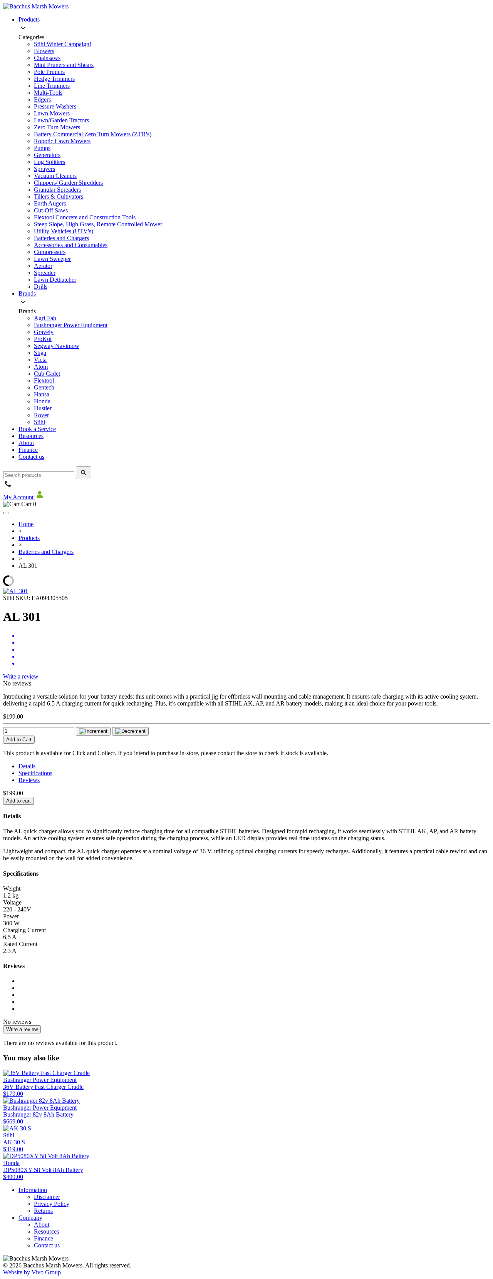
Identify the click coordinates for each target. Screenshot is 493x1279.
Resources (31, 436)
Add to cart (18, 801)
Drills (40, 286)
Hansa (41, 394)
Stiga (40, 352)
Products (29, 19)
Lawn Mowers (52, 113)
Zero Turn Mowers (57, 127)
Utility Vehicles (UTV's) (63, 231)
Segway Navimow (56, 346)
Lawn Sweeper (52, 259)
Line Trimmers (52, 85)
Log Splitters (49, 162)
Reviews (29, 780)
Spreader (44, 272)
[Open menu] (6, 513)
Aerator (43, 265)
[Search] (83, 472)
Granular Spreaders (57, 189)
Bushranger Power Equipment (70, 325)
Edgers (42, 99)
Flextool (44, 380)
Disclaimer (47, 1197)
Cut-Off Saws (51, 210)
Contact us (31, 456)
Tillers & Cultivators (58, 196)
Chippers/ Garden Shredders (68, 182)
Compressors (49, 252)
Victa (40, 359)
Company (30, 1217)
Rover (41, 415)
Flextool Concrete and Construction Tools (85, 217)
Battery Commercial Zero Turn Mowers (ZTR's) (92, 134)
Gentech (44, 387)
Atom (41, 366)
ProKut (43, 339)
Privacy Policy (51, 1203)
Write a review (21, 676)
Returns (43, 1210)
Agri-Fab (45, 318)
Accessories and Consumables (70, 245)
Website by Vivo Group (32, 1272)
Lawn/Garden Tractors (61, 120)
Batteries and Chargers (61, 238)
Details (26, 766)
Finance (28, 449)
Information (32, 1190)
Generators (47, 155)
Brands (27, 293)
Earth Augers (50, 203)
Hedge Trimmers (54, 78)
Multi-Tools (48, 92)
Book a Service (37, 429)
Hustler (43, 408)
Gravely (44, 332)
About (26, 443)
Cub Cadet (47, 373)
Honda (42, 401)
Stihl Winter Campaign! (62, 44)
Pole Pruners (49, 72)
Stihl (39, 422)
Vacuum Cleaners (55, 175)
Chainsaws (47, 58)
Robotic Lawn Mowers (62, 141)
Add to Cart (19, 739)
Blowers (44, 51)
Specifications (35, 773)
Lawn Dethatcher (55, 279)
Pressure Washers (55, 106)
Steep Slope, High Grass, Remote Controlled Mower (98, 224)
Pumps (42, 148)
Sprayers (44, 169)
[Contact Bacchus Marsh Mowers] (7, 486)
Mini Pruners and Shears (64, 65)
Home (26, 524)
